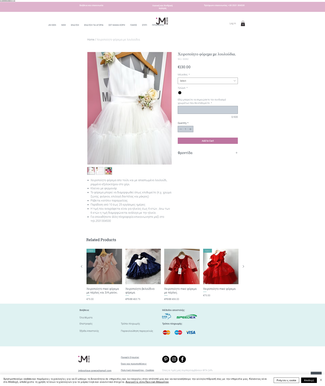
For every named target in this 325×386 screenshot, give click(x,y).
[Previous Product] (82, 266)
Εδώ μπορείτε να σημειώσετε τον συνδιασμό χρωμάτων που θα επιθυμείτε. (202, 101)
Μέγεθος (184, 74)
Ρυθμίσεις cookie (286, 380)
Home (90, 39)
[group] (162, 275)
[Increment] (191, 129)
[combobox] (208, 81)
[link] (243, 23)
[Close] (321, 380)
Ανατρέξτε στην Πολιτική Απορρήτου (147, 381)
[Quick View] (143, 266)
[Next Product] (243, 266)
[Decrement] (180, 129)
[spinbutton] (185, 129)
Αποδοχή (309, 380)
